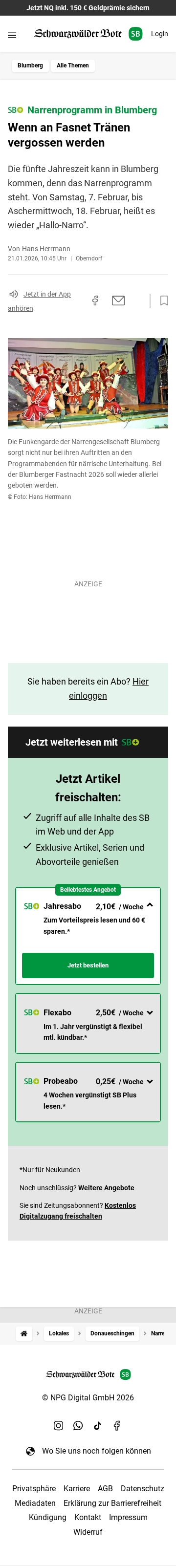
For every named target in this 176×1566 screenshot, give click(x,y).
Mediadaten (35, 1503)
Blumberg (30, 65)
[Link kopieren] (78, 301)
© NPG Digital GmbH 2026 (88, 1397)
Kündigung (47, 1517)
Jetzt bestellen (88, 965)
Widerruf (88, 1532)
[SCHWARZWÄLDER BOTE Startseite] (88, 34)
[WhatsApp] (78, 1425)
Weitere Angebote (106, 1188)
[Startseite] (24, 1334)
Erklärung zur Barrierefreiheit (112, 1503)
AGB (105, 1488)
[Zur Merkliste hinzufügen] (161, 301)
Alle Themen (73, 65)
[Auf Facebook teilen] (95, 300)
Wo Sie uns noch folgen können (96, 1451)
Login (159, 34)
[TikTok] (98, 1425)
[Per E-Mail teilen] (118, 300)
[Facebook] (117, 1425)
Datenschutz (142, 1488)
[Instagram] (58, 1425)
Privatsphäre (34, 1488)
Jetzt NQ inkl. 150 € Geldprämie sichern (88, 8)
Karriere (77, 1488)
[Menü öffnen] (12, 35)
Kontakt (87, 1517)
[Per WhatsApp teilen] (137, 300)
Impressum (128, 1517)
